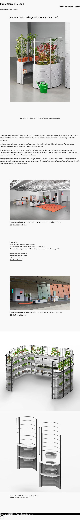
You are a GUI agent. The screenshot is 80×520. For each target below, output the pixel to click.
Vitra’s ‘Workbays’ (25, 135)
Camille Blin (42, 118)
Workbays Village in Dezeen (18, 253)
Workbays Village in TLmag (18, 255)
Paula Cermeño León (12, 4)
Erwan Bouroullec (54, 118)
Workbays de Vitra (31, 150)
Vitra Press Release (16, 260)
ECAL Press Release (16, 258)
